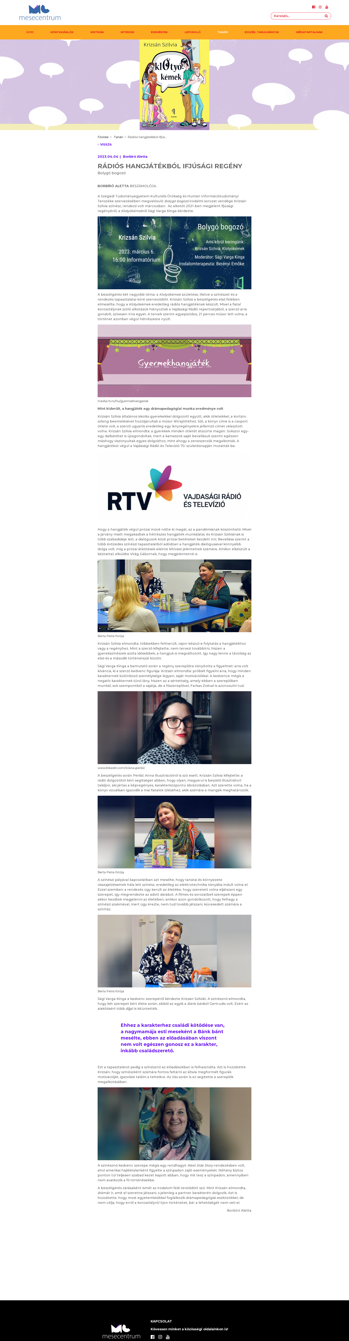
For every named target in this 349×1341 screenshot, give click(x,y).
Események (159, 32)
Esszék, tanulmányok (262, 32)
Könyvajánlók (62, 32)
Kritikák (97, 32)
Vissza (106, 144)
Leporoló (193, 32)
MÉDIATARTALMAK (309, 32)
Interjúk (127, 32)
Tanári (222, 32)
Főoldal (103, 137)
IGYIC (30, 32)
